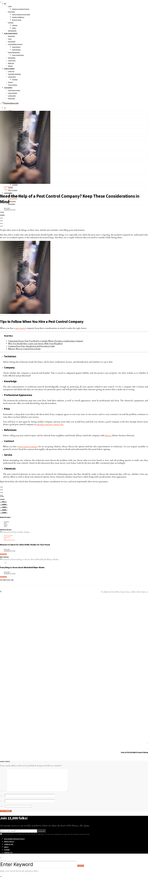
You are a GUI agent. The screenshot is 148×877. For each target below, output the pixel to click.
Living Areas (11, 60)
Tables (14, 28)
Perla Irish (7, 208)
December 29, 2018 (9, 573)
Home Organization (18, 55)
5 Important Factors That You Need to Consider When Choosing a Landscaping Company (45, 341)
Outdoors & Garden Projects (20, 9)
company (6, 521)
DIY (5, 4)
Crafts (10, 6)
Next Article (4, 557)
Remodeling (11, 58)
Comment (3, 791)
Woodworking (12, 31)
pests (5, 526)
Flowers (10, 82)
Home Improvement (11, 33)
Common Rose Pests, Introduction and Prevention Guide (31, 346)
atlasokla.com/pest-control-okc (49, 424)
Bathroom (11, 63)
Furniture (10, 22)
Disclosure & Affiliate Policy (14, 839)
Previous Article (5, 529)
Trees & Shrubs (12, 85)
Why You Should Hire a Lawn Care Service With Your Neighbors (35, 343)
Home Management (14, 52)
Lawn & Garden (9, 69)
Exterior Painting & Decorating (21, 14)
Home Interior (16, 47)
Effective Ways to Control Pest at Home (24, 349)
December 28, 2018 (9, 209)
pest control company (28, 446)
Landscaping (12, 77)
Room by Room (16, 20)
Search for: (3, 860)
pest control (20, 328)
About (6, 847)
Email (2, 801)
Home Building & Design (15, 44)
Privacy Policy (9, 841)
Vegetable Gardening (14, 74)
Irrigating (15, 79)
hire (5, 523)
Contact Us (8, 852)
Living (10, 39)
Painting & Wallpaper (18, 17)
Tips (5, 562)
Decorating (11, 12)
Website (2, 806)
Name (2, 796)
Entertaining (11, 41)
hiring (6, 524)
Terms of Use (8, 844)
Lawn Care (11, 71)
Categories (8, 88)
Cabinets (14, 25)
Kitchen (10, 66)
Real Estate (11, 36)
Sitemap (7, 850)
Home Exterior (16, 50)
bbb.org (108, 435)
